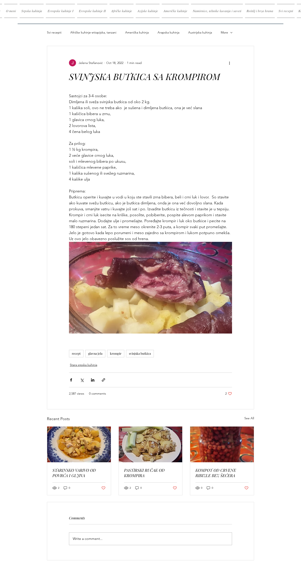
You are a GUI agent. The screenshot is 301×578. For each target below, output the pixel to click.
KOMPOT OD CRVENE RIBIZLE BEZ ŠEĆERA (215, 473)
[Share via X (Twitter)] (82, 380)
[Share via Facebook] (71, 380)
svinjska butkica (140, 353)
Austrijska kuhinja (200, 32)
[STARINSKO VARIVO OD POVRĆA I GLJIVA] (79, 444)
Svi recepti (54, 32)
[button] (60, 11)
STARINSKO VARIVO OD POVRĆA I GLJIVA (74, 473)
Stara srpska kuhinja (83, 365)
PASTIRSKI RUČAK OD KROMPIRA (144, 473)
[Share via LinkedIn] (93, 380)
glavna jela (95, 353)
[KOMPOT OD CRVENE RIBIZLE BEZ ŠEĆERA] (222, 444)
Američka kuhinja (137, 32)
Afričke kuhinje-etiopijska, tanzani (93, 32)
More (224, 32)
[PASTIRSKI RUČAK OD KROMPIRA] (150, 444)
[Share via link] (103, 380)
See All (249, 418)
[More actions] (229, 62)
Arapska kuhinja (168, 32)
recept (76, 353)
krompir (115, 353)
